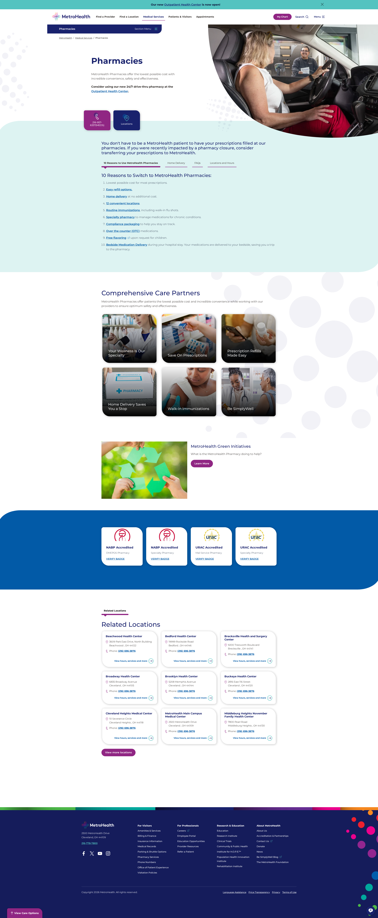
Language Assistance (234, 892)
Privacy (276, 892)
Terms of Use (289, 892)
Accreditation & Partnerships (272, 835)
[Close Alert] (322, 4)
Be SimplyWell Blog (267, 857)
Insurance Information (150, 841)
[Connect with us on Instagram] (108, 853)
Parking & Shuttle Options (152, 851)
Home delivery (116, 196)
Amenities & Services (149, 830)
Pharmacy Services (148, 857)
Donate (261, 846)
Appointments (205, 16)
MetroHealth (65, 38)
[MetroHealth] (71, 17)
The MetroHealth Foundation (273, 862)
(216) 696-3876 (127, 651)
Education (222, 830)
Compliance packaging (123, 224)
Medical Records (147, 846)
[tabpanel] (189, 212)
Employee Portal (186, 835)
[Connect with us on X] (92, 853)
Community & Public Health (232, 846)
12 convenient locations (123, 203)
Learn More (201, 463)
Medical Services (153, 16)
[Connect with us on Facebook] (84, 853)
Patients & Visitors (180, 16)
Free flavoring (116, 237)
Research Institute (227, 835)
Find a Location (129, 16)
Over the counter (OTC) (123, 231)
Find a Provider (105, 16)
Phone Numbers (147, 862)
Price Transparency (259, 892)
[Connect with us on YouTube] (100, 853)
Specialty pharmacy (120, 217)
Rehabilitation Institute (229, 866)
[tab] (130, 164)
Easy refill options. (119, 189)
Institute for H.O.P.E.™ (229, 851)
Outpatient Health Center (182, 4)
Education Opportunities (191, 841)
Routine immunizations (123, 210)
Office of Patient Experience (153, 867)
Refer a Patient (185, 851)
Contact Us (263, 841)
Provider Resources (188, 846)
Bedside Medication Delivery (126, 244)
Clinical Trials (224, 841)
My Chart (282, 16)
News (260, 851)
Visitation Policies (147, 872)
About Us (262, 830)
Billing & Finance (147, 835)
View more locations (118, 752)
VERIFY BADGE (115, 558)
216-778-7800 (90, 843)
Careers (181, 830)
